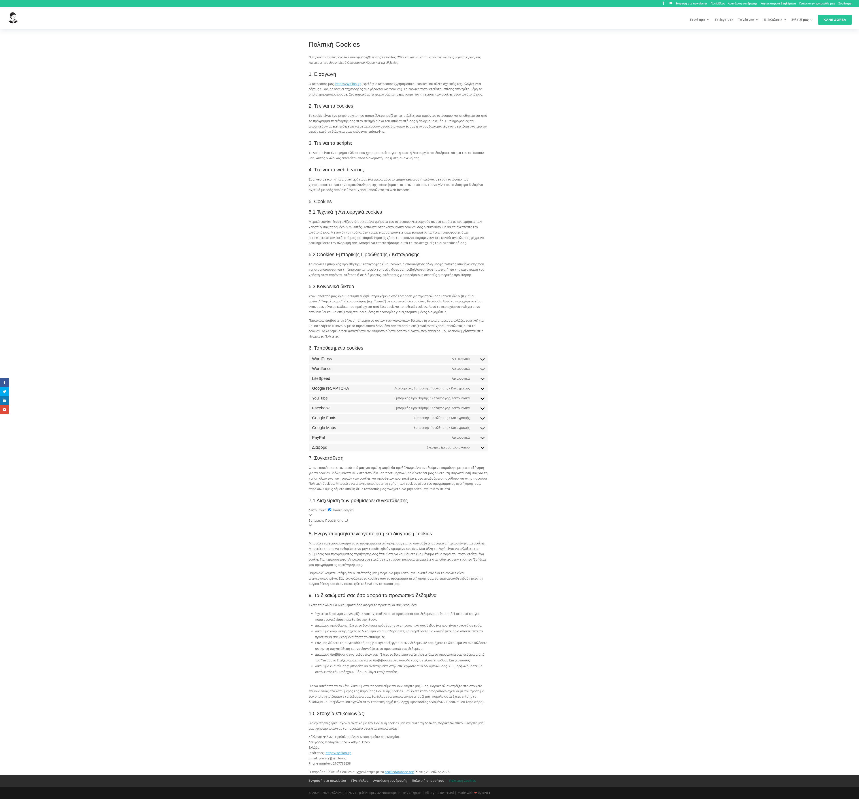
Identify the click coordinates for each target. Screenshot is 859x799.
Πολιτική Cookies (462, 780)
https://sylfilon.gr (348, 84)
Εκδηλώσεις (773, 19)
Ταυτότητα (697, 19)
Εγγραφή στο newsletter (691, 3)
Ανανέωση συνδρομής (742, 3)
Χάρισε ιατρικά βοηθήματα (778, 3)
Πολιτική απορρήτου (428, 780)
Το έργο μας (724, 19)
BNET (486, 792)
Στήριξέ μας (800, 19)
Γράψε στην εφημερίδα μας (817, 3)
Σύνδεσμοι (845, 3)
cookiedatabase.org (399, 772)
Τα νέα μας (746, 19)
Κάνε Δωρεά (835, 19)
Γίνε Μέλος (717, 3)
